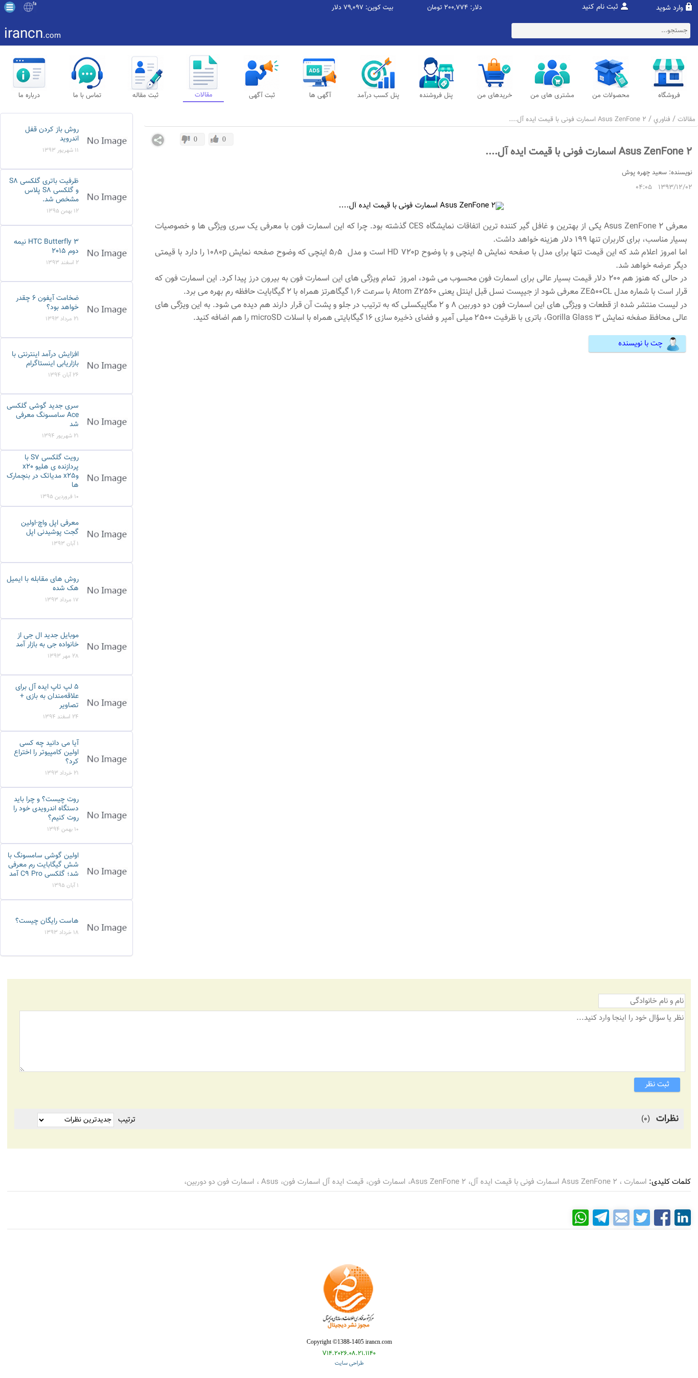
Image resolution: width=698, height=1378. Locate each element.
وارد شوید (669, 8)
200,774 (456, 8)
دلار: (476, 8)
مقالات (686, 119)
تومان (434, 8)
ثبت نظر (657, 1084)
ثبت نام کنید (600, 7)
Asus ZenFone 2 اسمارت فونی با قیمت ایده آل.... (577, 119)
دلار (336, 8)
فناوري (662, 119)
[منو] (9, 7)
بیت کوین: (379, 8)
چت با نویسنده (640, 343)
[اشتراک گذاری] (158, 140)
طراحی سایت (349, 1363)
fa (34, 4)
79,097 (353, 8)
